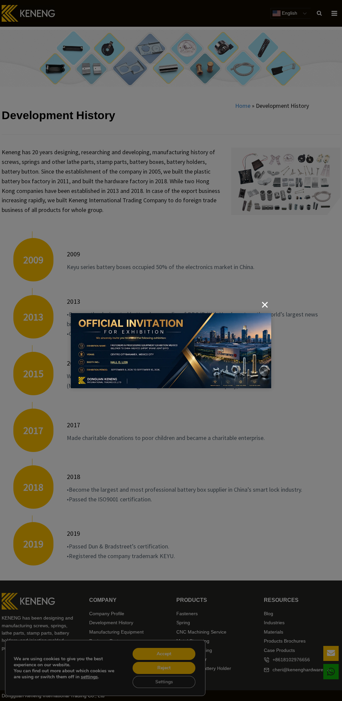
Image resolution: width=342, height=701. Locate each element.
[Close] (265, 304)
